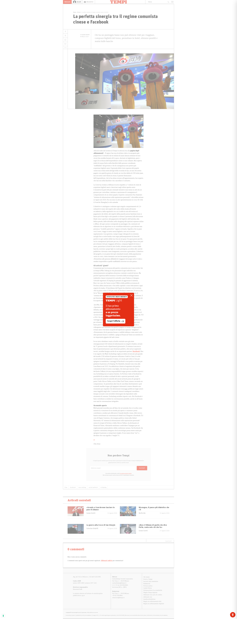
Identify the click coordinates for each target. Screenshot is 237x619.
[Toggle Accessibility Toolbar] (233, 615)
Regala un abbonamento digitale (153, 603)
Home (74, 12)
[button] (65, 47)
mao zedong (82, 487)
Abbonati (67, 2)
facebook (73, 487)
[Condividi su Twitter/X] (65, 36)
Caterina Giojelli (92, 528)
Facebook (136, 351)
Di (85, 34)
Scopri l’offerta (113, 321)
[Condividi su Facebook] (65, 31)
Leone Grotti (90, 513)
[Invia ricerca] (168, 2)
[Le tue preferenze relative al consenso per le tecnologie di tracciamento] (3, 616)
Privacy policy (147, 586)
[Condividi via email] (65, 44)
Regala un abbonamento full (152, 601)
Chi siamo (146, 577)
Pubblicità (146, 583)
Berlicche (142, 513)
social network (93, 487)
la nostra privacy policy (125, 473)
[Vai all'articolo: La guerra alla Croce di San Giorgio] (76, 530)
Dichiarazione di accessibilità (152, 590)
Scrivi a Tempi (147, 579)
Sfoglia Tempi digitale (150, 592)
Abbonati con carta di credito (152, 594)
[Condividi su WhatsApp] (65, 40)
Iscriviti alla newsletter (150, 581)
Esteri (78, 12)
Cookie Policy (147, 588)
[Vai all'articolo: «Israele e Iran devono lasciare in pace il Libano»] (76, 512)
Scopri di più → (168, 541)
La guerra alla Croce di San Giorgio (100, 525)
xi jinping (103, 487)
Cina (65, 487)
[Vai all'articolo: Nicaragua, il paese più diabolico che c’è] (128, 512)
